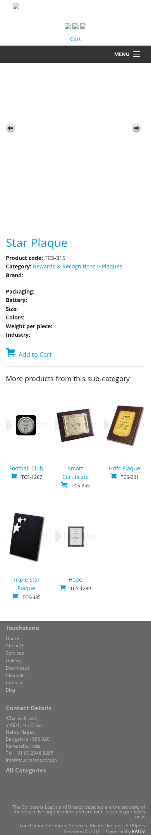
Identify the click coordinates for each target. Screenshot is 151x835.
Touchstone (22, 627)
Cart (75, 38)
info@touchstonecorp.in (31, 760)
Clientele (15, 675)
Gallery (13, 660)
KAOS (138, 831)
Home (12, 638)
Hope (75, 579)
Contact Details (28, 708)
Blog (10, 690)
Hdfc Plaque (124, 468)
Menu (122, 54)
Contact (14, 682)
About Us (16, 645)
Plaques (112, 266)
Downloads (18, 668)
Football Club (26, 468)
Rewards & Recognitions (64, 266)
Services (15, 653)
